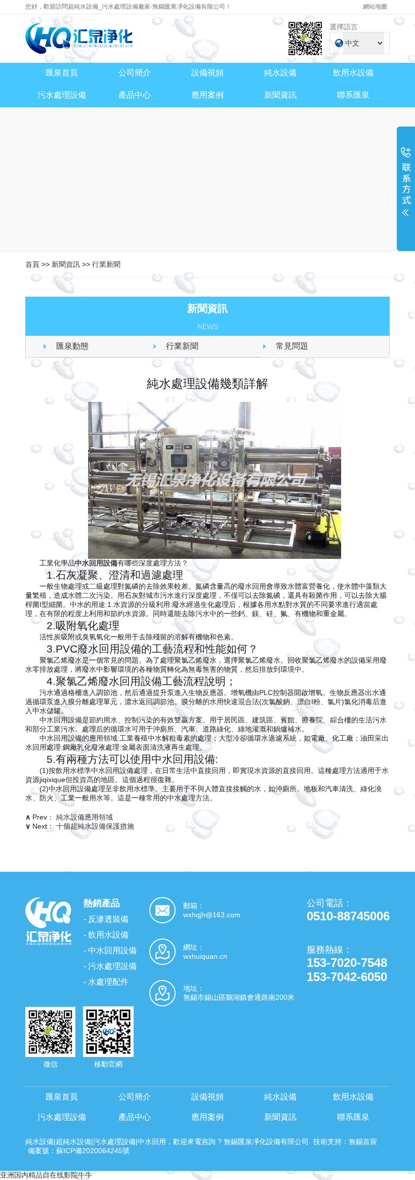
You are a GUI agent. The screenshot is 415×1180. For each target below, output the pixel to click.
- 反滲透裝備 (106, 919)
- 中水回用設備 (110, 950)
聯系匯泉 (353, 95)
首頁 (32, 264)
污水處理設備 (61, 95)
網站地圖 (375, 6)
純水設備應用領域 (84, 817)
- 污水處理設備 (110, 966)
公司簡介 (134, 72)
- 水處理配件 (106, 982)
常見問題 (292, 346)
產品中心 (134, 95)
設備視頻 (207, 72)
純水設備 (280, 72)
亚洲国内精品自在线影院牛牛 (46, 1175)
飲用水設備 (353, 72)
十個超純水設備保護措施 (95, 826)
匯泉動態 (72, 346)
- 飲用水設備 (106, 934)
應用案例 (207, 95)
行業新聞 (106, 264)
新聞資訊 (280, 95)
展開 (406, 188)
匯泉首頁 (62, 72)
